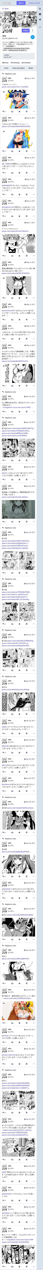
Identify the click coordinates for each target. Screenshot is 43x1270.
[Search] (40, 8)
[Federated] (40, 19)
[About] (40, 27)
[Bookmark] (26, 111)
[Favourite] (19, 111)
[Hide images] (3, 440)
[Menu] (33, 31)
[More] (34, 111)
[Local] (40, 14)
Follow (25, 30)
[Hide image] (3, 91)
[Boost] (12, 111)
